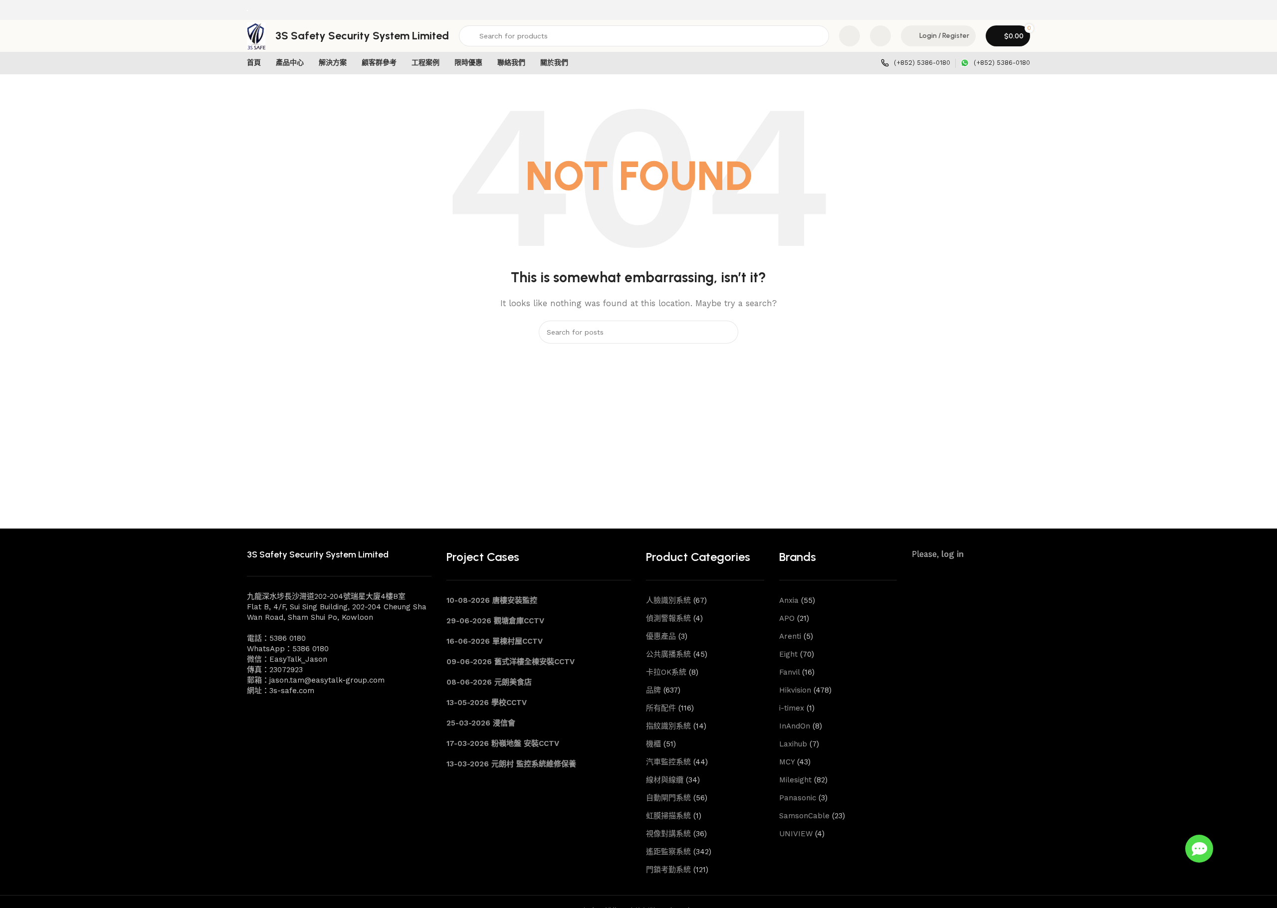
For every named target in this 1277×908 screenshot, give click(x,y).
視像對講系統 (668, 833)
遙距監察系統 (668, 851)
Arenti (790, 636)
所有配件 (661, 708)
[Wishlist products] (880, 36)
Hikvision (795, 690)
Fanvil (789, 672)
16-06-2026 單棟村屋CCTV (494, 641)
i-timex (791, 708)
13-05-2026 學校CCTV (486, 702)
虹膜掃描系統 (668, 815)
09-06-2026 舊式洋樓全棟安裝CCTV (510, 661)
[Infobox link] (915, 63)
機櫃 (653, 743)
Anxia (789, 600)
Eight (788, 654)
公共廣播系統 (668, 654)
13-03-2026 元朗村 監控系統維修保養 (511, 763)
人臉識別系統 (668, 600)
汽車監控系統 (668, 761)
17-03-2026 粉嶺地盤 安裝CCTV (502, 743)
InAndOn (794, 726)
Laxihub (793, 743)
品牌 (653, 690)
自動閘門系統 (668, 797)
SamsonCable (804, 815)
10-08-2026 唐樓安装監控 (491, 600)
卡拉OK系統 (666, 672)
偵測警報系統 (668, 618)
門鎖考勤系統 (668, 869)
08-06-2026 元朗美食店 (489, 682)
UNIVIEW (796, 833)
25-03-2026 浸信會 (480, 723)
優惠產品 (661, 636)
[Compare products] (849, 36)
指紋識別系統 (668, 726)
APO (787, 618)
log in (952, 554)
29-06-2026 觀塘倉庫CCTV (495, 620)
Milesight (795, 779)
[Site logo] (247, 9)
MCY (787, 761)
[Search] (726, 332)
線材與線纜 (664, 779)
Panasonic (797, 797)
